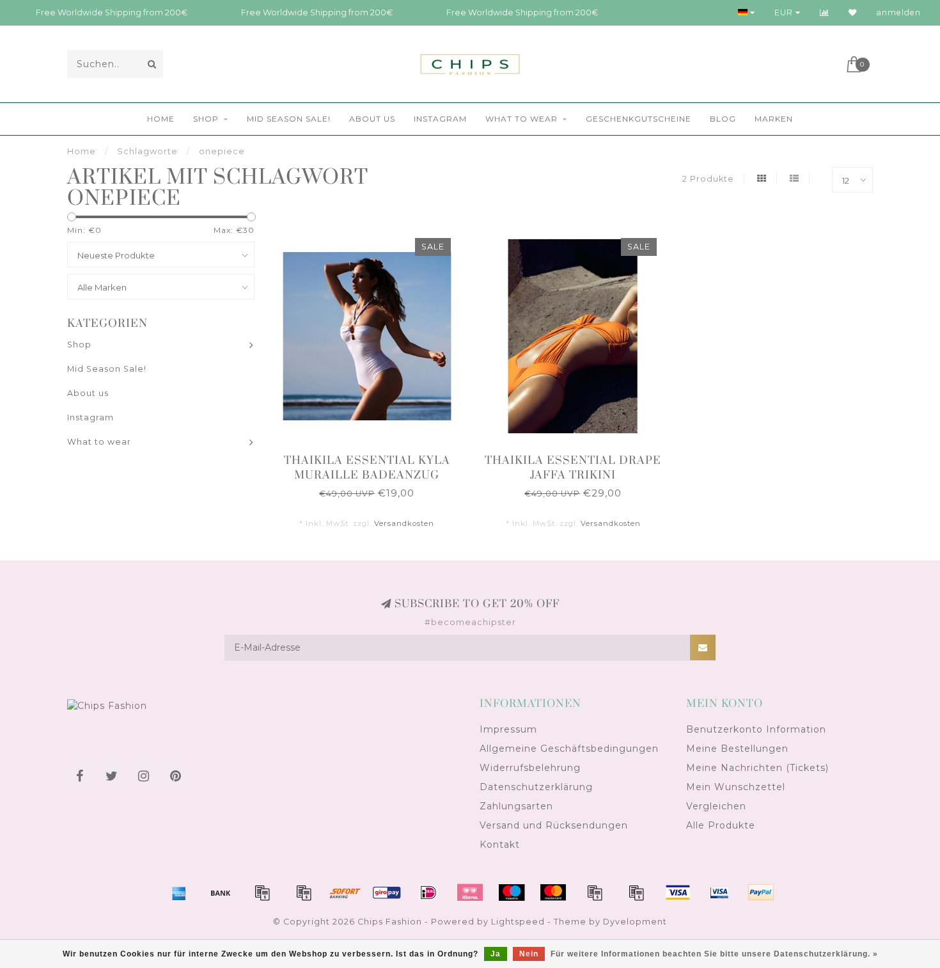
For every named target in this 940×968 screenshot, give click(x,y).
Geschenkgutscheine (638, 118)
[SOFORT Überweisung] (345, 892)
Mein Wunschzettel (735, 787)
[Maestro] (512, 892)
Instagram (440, 118)
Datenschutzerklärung (536, 787)
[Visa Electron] (719, 892)
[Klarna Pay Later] (470, 892)
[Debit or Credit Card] (262, 892)
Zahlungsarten (516, 806)
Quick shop (373, 456)
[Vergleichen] (824, 12)
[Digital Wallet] (304, 892)
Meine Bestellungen (737, 748)
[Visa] (678, 892)
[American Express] (179, 892)
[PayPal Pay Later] (636, 892)
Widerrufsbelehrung (530, 768)
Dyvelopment (635, 921)
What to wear (521, 118)
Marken (774, 118)
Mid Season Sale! (289, 118)
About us (372, 118)
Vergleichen (716, 806)
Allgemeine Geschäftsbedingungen (569, 748)
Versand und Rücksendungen (554, 825)
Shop (206, 118)
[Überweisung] (221, 892)
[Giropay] (387, 892)
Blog (723, 118)
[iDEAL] (428, 892)
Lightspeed (518, 921)
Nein (528, 953)
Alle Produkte (720, 825)
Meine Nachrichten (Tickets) (757, 768)
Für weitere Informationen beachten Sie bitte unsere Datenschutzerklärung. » (714, 953)
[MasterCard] (553, 892)
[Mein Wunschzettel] (853, 12)
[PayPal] (595, 892)
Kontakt (500, 844)
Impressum (508, 729)
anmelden (898, 12)
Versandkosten (404, 523)
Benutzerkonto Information (756, 729)
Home (161, 118)
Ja (495, 953)
